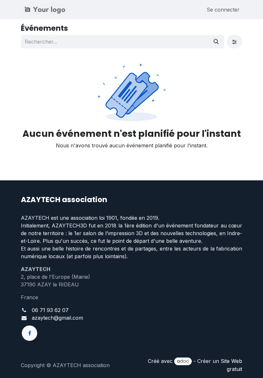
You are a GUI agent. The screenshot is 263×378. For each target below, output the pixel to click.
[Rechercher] (216, 41)
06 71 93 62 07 (50, 310)
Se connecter (223, 9)
